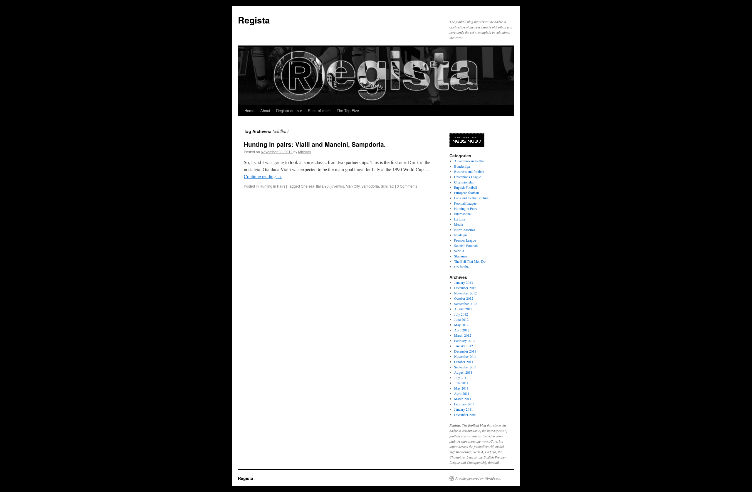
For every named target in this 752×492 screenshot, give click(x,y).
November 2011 (465, 356)
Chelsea (307, 185)
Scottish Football (466, 245)
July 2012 (461, 314)
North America (464, 229)
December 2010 (465, 414)
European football (466, 192)
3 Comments (407, 185)
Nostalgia (460, 234)
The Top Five (348, 110)
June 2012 (461, 319)
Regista (254, 20)
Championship (464, 182)
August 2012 (463, 308)
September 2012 (465, 303)
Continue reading (263, 176)
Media (458, 224)
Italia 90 (322, 185)
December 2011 (465, 351)
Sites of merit (319, 110)
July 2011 (461, 377)
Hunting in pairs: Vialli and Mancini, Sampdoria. (315, 144)
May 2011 (461, 388)
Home (249, 110)
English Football (465, 187)
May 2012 (461, 324)
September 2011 (465, 367)
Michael (304, 151)
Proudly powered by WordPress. (478, 478)
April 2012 (461, 330)
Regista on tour (289, 110)
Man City (353, 185)
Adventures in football (469, 161)
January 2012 (463, 345)
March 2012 (462, 335)
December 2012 (465, 287)
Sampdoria (370, 185)
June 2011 (461, 382)
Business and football (469, 171)
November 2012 (465, 293)
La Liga (459, 219)
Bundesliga (462, 166)
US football (462, 266)
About (265, 110)
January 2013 (463, 282)
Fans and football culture (471, 198)
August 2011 (463, 372)
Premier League (465, 240)
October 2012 (463, 298)
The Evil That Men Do (470, 261)
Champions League (467, 176)
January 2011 (463, 409)
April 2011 (461, 393)
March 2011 (462, 398)
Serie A (459, 250)
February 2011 (464, 404)
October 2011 (463, 361)
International (462, 213)
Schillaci (387, 185)
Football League (465, 203)
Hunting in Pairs (272, 185)
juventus (337, 185)
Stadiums (460, 256)
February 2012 (464, 340)
